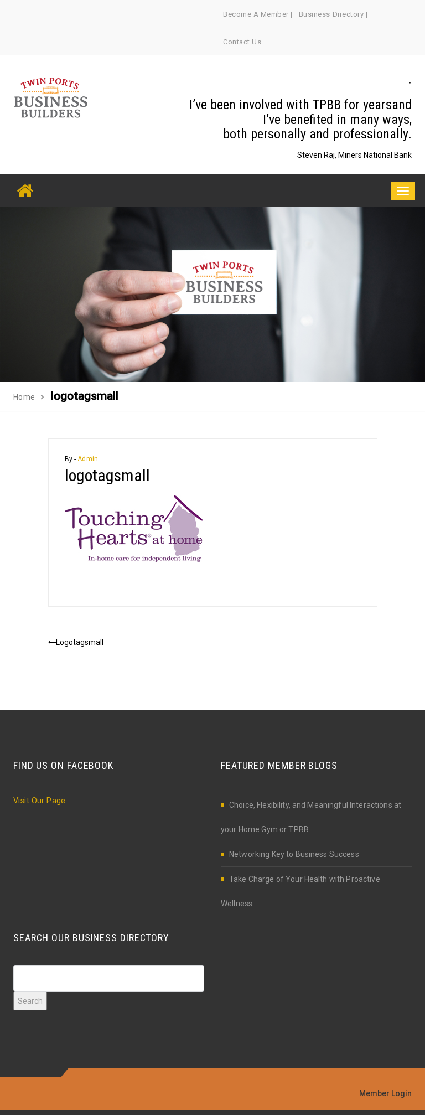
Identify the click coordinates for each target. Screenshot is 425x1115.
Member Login (385, 1093)
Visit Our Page (39, 800)
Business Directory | (333, 14)
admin (87, 459)
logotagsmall (79, 642)
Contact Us (242, 42)
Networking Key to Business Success (294, 854)
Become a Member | (258, 14)
